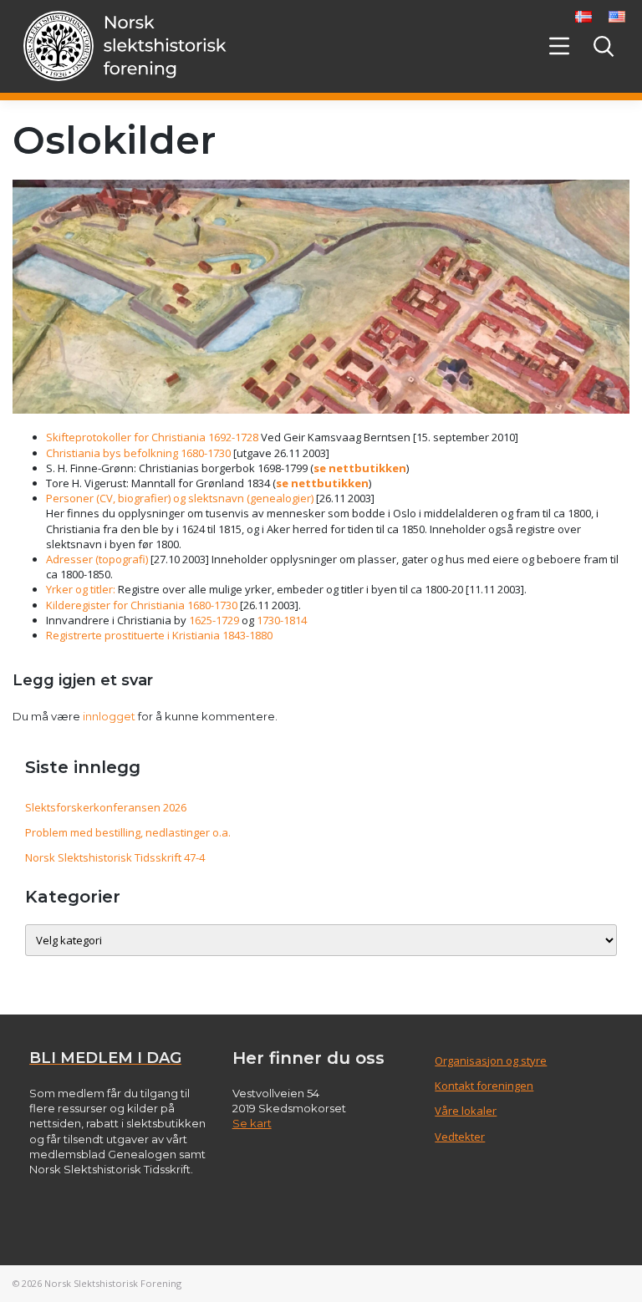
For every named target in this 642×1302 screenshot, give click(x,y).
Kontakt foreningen (484, 1085)
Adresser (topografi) (97, 559)
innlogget (109, 716)
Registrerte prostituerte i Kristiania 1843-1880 (159, 635)
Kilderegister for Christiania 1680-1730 (141, 605)
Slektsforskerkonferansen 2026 (105, 807)
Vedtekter (460, 1136)
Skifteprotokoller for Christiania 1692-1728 (152, 437)
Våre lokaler (466, 1110)
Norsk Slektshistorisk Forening (112, 1283)
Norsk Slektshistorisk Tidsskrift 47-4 (115, 857)
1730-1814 (282, 620)
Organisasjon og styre (491, 1060)
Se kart (252, 1123)
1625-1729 (214, 620)
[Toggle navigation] (559, 45)
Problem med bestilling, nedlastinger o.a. (128, 832)
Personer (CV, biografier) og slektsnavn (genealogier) (179, 498)
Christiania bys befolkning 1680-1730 (138, 452)
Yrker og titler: (82, 589)
